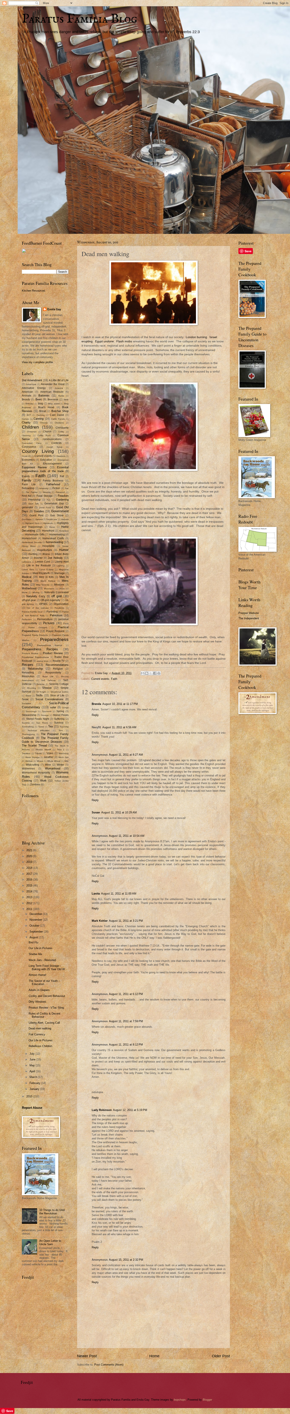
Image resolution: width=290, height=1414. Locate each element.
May (33, 1065)
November (36, 919)
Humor (64, 550)
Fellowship (28, 488)
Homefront (48, 530)
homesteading (54, 542)
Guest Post (36, 515)
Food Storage (45, 496)
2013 (29, 897)
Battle (61, 396)
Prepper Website (248, 613)
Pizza (66, 623)
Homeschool (29, 538)
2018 (29, 867)
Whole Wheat (54, 761)
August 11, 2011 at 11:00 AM (118, 893)
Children (30, 427)
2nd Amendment (32, 380)
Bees (38, 399)
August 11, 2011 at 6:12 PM (126, 994)
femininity (43, 488)
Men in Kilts (46, 577)
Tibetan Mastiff (43, 749)
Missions (59, 584)
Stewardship (29, 715)
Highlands (48, 523)
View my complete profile (37, 362)
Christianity (62, 427)
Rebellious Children (40, 1046)
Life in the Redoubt (39, 565)
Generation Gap (54, 503)
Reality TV (59, 661)
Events (26, 476)
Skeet (28, 695)
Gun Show (56, 515)
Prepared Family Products (35, 635)
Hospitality (48, 546)
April (33, 1071)
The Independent (248, 618)
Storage (45, 715)
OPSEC (43, 604)
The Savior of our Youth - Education (44, 982)
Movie (25, 592)
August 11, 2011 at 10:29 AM (119, 812)
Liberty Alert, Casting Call (44, 1022)
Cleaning (26, 435)
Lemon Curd (42, 561)
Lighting (61, 565)
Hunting (33, 554)
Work (43, 780)
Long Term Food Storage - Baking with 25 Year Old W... (48, 967)
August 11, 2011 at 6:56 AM (119, 727)
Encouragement (52, 463)
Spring (60, 711)
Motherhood (29, 588)
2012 (29, 903)
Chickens (59, 423)
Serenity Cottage (59, 684)
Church (47, 431)
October (35, 925)
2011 (29, 909)
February (35, 1083)
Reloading (28, 672)
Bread (42, 411)
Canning (39, 418)
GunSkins (26, 519)
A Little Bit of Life (59, 380)
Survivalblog (28, 726)
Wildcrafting (32, 764)
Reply (95, 715)
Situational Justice (60, 692)
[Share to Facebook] (155, 673)
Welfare (29, 761)
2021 (29, 850)
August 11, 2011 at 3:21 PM (126, 920)
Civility (61, 431)
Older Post (221, 1356)
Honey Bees (28, 546)
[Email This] (143, 673)
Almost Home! (37, 975)
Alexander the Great (53, 384)
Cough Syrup (54, 447)
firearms (47, 492)
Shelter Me (35, 954)
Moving (35, 592)
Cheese (44, 423)
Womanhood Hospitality (36, 772)
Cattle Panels (58, 419)
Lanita (96, 893)
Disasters (60, 456)
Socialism (26, 703)
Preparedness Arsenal (49, 645)
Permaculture (45, 619)
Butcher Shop (60, 411)
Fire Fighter (31, 492)
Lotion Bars (28, 569)
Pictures (49, 623)
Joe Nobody (55, 557)
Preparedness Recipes (40, 649)
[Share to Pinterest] (159, 673)
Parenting (52, 611)
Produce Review (30, 653)
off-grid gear (29, 600)
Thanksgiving (28, 734)
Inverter (38, 558)
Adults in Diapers (39, 990)
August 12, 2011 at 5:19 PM (130, 1110)
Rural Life (47, 676)
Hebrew (65, 519)
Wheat (40, 761)
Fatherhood (53, 484)
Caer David (57, 415)
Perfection (27, 619)
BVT (29, 415)
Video (49, 753)
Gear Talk (33, 503)
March (34, 1077)
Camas (25, 419)
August (34, 937)
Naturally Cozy (35, 596)
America (59, 388)
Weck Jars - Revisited (42, 960)
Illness (46, 554)
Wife (66, 761)
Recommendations (57, 664)
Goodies (39, 511)
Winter (60, 764)
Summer (26, 723)
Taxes (41, 726)
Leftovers (26, 562)
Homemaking (57, 534)
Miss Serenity (42, 585)
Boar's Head (46, 407)
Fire (67, 488)
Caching (41, 415)
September (37, 931)
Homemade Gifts (34, 534)
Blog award (54, 403)
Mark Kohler (100, 920)
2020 (29, 856)
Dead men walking (40, 1028)
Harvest (39, 519)
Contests (56, 443)
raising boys (42, 661)
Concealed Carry (31, 443)
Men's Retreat (48, 581)
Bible (66, 399)
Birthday (29, 403)
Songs (65, 707)
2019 (29, 862)
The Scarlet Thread (34, 745)
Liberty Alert (62, 561)
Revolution (28, 676)
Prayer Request (55, 631)
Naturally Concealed (56, 592)
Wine (48, 764)
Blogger (207, 1399)
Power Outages (37, 627)
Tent (61, 730)
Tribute (38, 753)
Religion (58, 668)
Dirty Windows (37, 1001)
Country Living (38, 451)
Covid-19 (26, 456)
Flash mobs (124, 341)
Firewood (60, 492)
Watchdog (64, 753)
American (27, 392)
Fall (62, 476)
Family (26, 480)
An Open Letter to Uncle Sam (50, 1242)
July (32, 1053)
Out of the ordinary (37, 608)
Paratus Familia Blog (79, 19)
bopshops (180, 1399)
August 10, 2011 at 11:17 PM (120, 704)
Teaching (64, 726)
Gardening (62, 499)
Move (62, 588)
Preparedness (54, 639)
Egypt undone (104, 341)
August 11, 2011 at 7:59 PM (126, 1021)
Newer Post (87, 1356)
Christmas (32, 431)
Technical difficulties (38, 730)
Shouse (47, 687)
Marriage (59, 573)
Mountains (49, 588)
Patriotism (56, 615)
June (33, 1059)
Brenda (96, 704)
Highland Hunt (32, 523)
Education (46, 460)
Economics (28, 460)
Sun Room (42, 723)
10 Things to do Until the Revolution (52, 1211)
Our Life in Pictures (40, 948)
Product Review (53, 653)
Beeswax (53, 399)
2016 (29, 879)
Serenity (41, 684)
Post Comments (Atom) (108, 1364)
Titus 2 (61, 749)
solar (53, 707)
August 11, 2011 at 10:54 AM (126, 835)
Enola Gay (54, 309)
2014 (29, 891)
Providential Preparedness (35, 657)
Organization (61, 604)
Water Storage (32, 757)
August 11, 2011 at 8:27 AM (126, 754)
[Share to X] (151, 673)
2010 (29, 1096)
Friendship (34, 499)
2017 (29, 873)
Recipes (27, 664)
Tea (50, 726)
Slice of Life (57, 695)
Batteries (43, 395)
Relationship (35, 668)
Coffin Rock (44, 435)
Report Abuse (32, 1107)
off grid (56, 596)
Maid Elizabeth (41, 573)
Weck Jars (63, 757)
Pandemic (59, 608)
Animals (26, 395)
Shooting (31, 688)
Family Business (53, 480)
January (35, 1089)
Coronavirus (29, 447)
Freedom (63, 495)
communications (52, 439)
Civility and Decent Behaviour (47, 996)
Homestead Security (32, 542)
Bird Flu (33, 942)
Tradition (26, 753)
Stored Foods (61, 715)
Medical (26, 577)
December (36, 914)
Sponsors (46, 711)
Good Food (45, 507)
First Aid (26, 496)
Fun (49, 500)
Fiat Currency (37, 1034)
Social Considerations (49, 699)
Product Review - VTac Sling (46, 1007)
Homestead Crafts (53, 538)
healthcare (52, 519)
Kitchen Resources (33, 290)
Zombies (35, 784)
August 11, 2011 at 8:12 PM (126, 1044)
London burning (196, 337)
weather (48, 757)
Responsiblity (53, 672)
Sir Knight (41, 692)
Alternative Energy (34, 388)
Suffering (59, 719)
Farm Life (29, 484)
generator (27, 507)
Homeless (64, 531)
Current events (100, 678)
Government (60, 511)
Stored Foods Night (37, 719)
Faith (114, 678)
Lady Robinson (102, 1110)
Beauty (26, 399)
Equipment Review (34, 467)
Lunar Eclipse (46, 569)
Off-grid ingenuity (50, 600)
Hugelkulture (44, 550)
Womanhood (52, 768)
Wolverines (28, 768)
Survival (58, 722)
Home (154, 1356)
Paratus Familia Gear (32, 612)
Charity (26, 422)
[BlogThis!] (147, 673)
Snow (25, 699)
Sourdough (31, 711)
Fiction (56, 488)
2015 (29, 885)
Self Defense (48, 680)
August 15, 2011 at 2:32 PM (126, 1259)
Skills (39, 695)
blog (40, 403)
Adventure (31, 384)
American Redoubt (51, 392)
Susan (96, 812)
